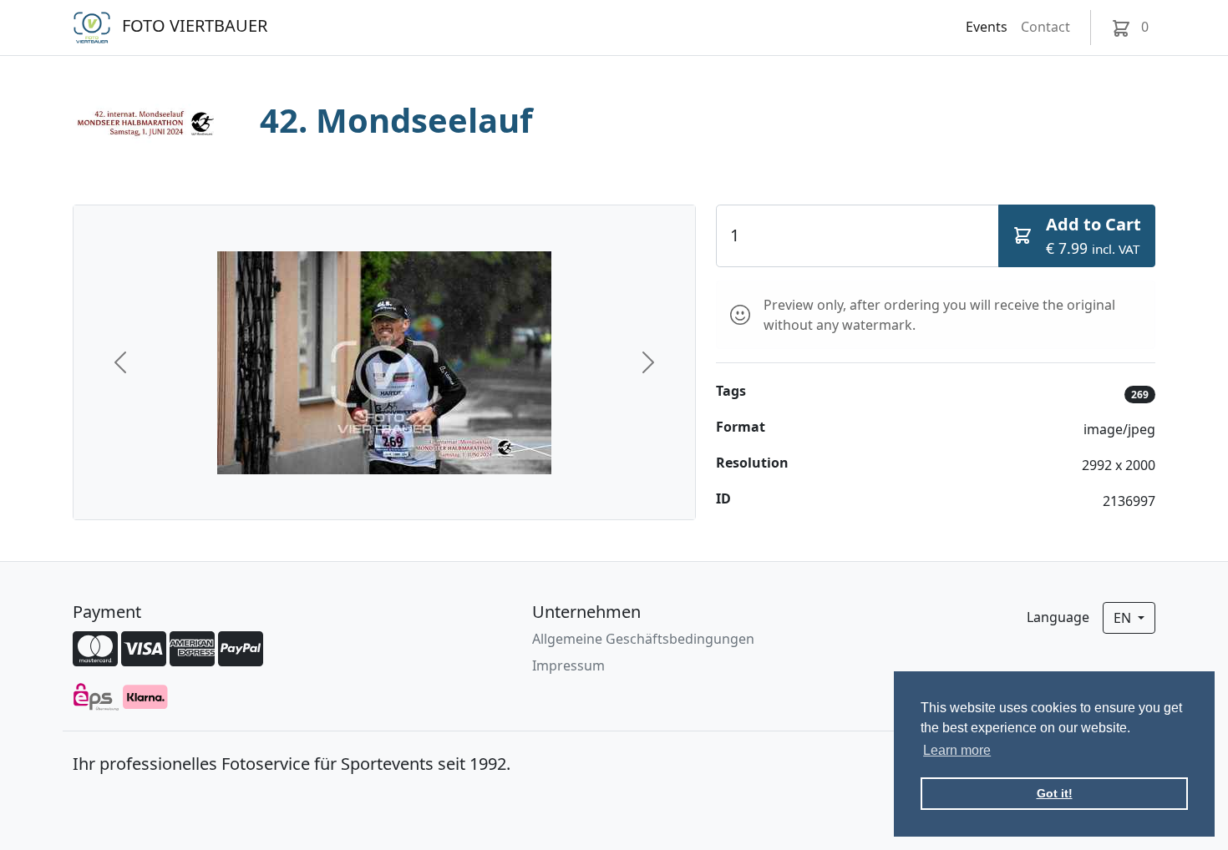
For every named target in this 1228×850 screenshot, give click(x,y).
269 (1140, 394)
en (1124, 618)
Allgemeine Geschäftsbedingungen (643, 639)
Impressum (568, 665)
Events (986, 27)
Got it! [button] (1055, 793)
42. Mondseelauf (396, 120)
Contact (1045, 27)
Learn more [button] (957, 750)
